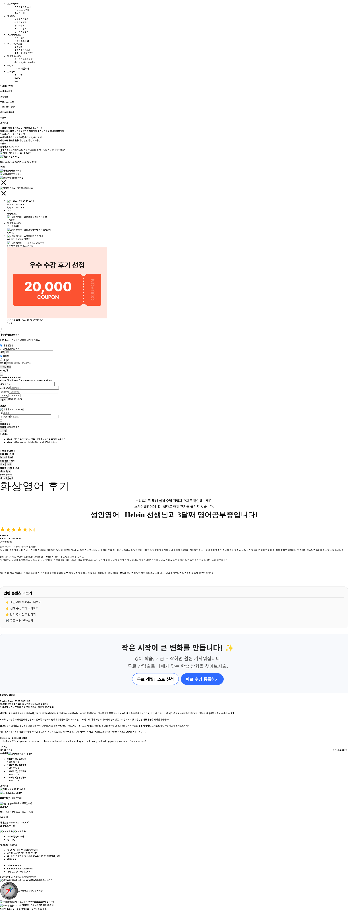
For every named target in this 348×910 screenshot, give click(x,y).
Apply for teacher (8, 844)
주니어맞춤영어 (21, 31)
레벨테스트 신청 (21, 40)
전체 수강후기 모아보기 (24, 608)
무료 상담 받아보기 (21, 620)
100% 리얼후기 (21, 68)
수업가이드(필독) (22, 49)
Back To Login (15, 398)
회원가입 (4, 85)
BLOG (17, 77)
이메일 (6, 359)
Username (5, 387)
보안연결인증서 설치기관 (43, 901)
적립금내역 (53, 149)
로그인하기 (5, 370)
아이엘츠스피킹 (21, 19)
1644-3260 (25, 152)
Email (3, 383)
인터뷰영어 (19, 25)
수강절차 (18, 46)
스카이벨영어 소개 (22, 6)
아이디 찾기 (5, 366)
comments (6, 541)
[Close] (0, 331)
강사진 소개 (19, 12)
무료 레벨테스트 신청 (155, 679)
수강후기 (4, 143)
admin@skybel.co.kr (23, 868)
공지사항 (18, 74)
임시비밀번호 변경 (11, 348)
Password (5, 416)
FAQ (16, 80)
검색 (335, 750)
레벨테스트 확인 (20, 149)
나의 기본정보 (6, 149)
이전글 (3, 750)
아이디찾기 (8, 345)
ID (1, 412)
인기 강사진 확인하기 (23, 614)
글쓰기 (345, 750)
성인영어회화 (20, 22)
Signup (3, 399)
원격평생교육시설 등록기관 (30, 890)
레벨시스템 (19, 37)
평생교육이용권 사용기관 (41, 879)
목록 (339, 750)
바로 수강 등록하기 (202, 679)
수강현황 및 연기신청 (37, 149)
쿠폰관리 (62, 149)
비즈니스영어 (20, 28)
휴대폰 (6, 356)
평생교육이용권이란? (24, 59)
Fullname (4, 391)
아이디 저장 (5, 423)
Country (4, 395)
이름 (2, 352)
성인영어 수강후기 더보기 (25, 602)
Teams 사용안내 (21, 9)
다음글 (10, 750)
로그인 (11, 85)
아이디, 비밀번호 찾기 (10, 427)
